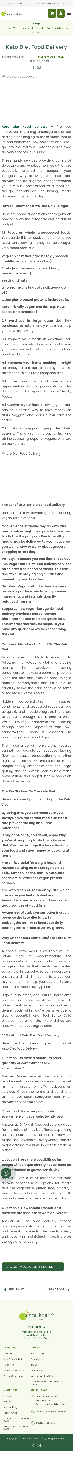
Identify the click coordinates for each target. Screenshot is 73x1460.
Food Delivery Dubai (13, 1370)
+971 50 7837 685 (45, 1423)
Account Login (11, 1407)
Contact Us (37, 1359)
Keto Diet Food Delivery (25, 126)
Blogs (6, 1401)
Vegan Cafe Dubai (13, 1376)
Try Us (34, 1364)
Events (7, 1396)
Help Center (38, 1353)
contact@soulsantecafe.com (55, 3)
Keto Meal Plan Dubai (43, 1376)
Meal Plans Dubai (12, 1359)
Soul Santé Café (36, 1438)
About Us (8, 1353)
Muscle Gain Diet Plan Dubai (15, 1427)
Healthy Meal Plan (41, 28)
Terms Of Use (11, 1413)
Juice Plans (9, 1364)
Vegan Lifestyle (21, 28)
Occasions (37, 1370)
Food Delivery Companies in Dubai (47, 1383)
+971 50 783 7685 (13, 3)
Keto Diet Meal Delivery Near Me (29, 1267)
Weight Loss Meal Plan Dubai (16, 1419)
